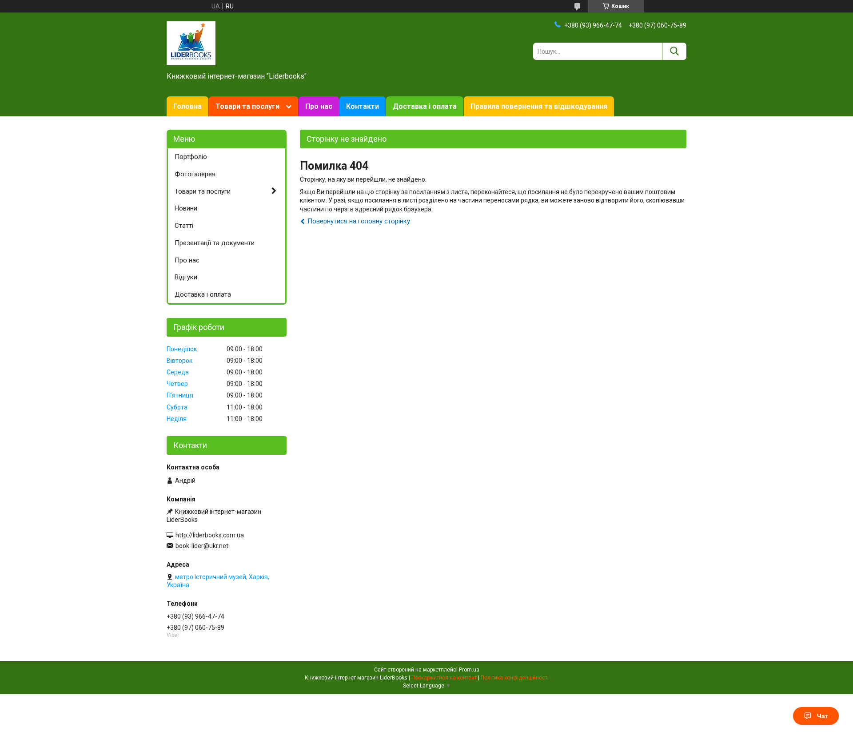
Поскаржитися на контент (444, 678)
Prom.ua (469, 670)
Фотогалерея (195, 174)
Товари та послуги (247, 106)
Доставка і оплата (425, 106)
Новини (186, 208)
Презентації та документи (215, 243)
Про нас (318, 106)
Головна (187, 106)
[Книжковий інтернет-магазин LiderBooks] (191, 42)
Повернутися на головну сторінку (358, 221)
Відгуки (186, 277)
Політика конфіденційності (515, 678)
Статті (184, 226)
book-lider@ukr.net (201, 545)
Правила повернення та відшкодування (538, 106)
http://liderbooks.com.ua (209, 535)
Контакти (362, 106)
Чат (822, 715)
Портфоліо (191, 157)
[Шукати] (674, 51)
